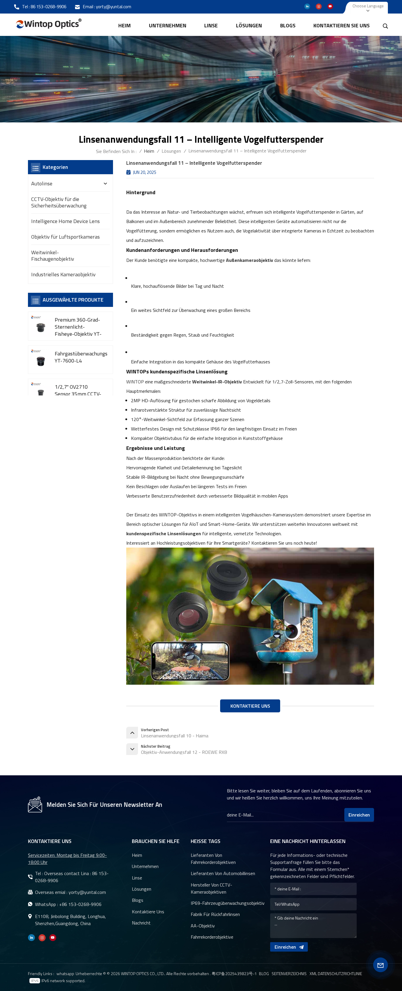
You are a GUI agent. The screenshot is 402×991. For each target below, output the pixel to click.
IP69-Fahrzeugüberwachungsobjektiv (228, 903)
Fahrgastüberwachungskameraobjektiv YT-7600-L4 (81, 357)
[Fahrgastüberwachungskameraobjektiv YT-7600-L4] (41, 360)
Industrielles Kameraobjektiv (63, 274)
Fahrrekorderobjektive (212, 936)
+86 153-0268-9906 (80, 904)
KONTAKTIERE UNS (250, 705)
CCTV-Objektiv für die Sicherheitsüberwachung (59, 202)
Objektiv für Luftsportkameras (65, 237)
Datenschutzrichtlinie (340, 974)
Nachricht (141, 922)
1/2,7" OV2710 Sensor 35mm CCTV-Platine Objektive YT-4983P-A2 (78, 393)
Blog (264, 974)
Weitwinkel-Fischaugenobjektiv (52, 255)
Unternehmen (167, 25)
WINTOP (135, 381)
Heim (124, 25)
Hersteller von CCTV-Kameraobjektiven (211, 888)
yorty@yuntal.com (113, 6)
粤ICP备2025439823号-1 (234, 973)
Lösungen (249, 25)
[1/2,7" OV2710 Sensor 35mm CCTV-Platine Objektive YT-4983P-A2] (41, 393)
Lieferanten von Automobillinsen (223, 873)
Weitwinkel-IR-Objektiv (217, 381)
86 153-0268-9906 (48, 6)
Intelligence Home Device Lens (65, 221)
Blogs (287, 25)
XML (313, 974)
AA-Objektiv (203, 925)
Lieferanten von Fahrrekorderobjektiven (213, 859)
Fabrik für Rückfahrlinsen (215, 914)
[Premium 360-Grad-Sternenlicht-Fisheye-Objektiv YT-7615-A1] (41, 326)
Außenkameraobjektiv (249, 260)
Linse (137, 877)
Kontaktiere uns (148, 911)
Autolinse (41, 183)
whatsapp (65, 973)
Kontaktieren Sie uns (341, 25)
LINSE (211, 25)
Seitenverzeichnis (289, 974)
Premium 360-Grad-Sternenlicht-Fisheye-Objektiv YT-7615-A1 (78, 326)
